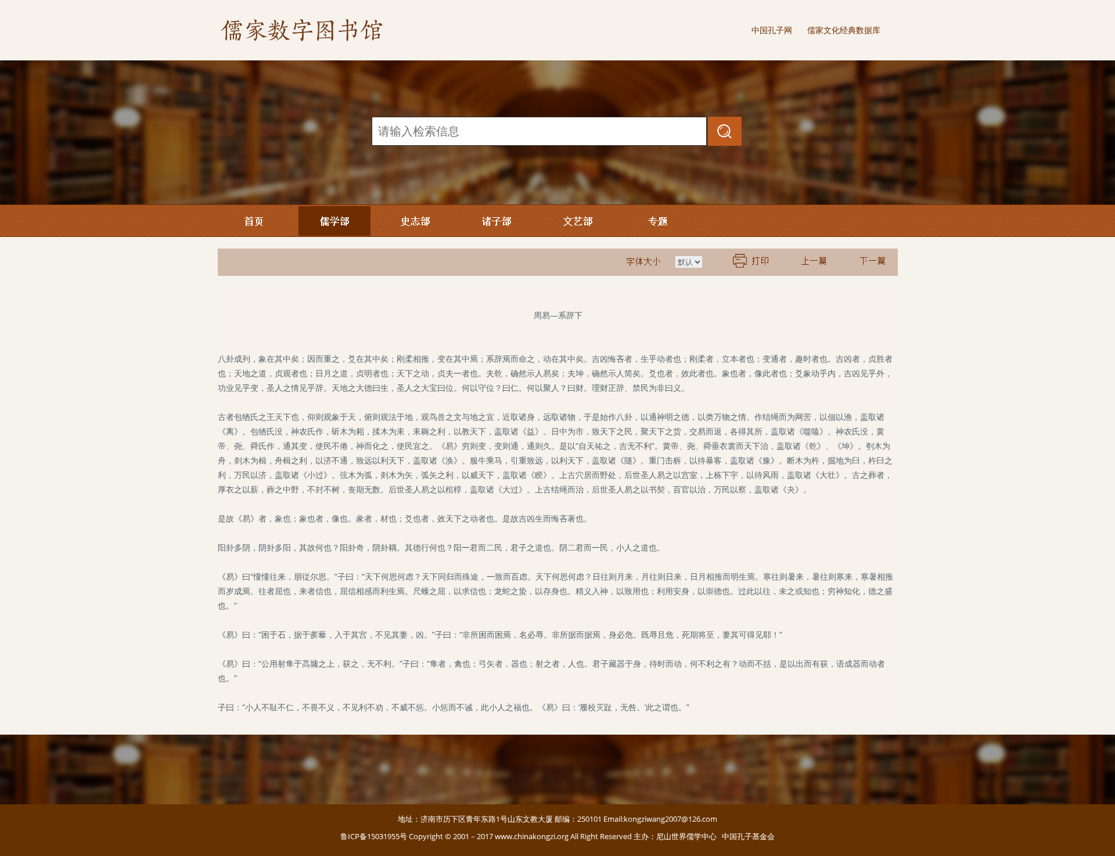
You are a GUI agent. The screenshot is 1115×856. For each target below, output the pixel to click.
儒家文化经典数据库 (843, 29)
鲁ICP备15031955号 (373, 836)
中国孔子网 (771, 29)
